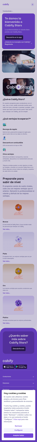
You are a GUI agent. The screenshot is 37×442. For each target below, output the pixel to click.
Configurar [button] (18, 430)
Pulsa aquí (17, 419)
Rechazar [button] (18, 426)
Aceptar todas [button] (18, 435)
